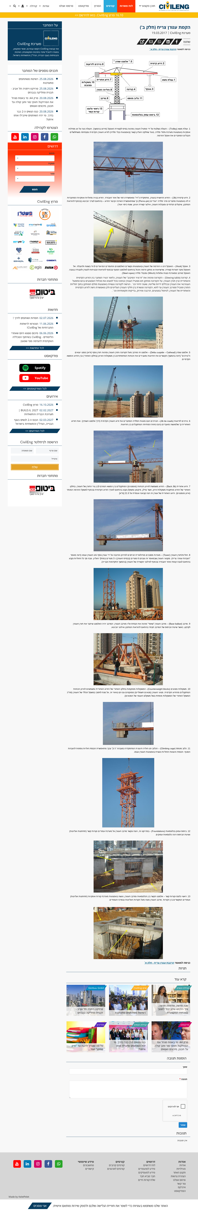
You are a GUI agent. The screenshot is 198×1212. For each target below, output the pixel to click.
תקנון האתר (179, 1172)
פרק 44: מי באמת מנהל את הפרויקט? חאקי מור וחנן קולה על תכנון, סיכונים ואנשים (171, 1045)
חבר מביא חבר (147, 1176)
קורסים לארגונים (116, 1168)
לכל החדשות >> (35, 348)
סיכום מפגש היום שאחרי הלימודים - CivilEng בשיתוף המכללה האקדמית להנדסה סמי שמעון (32, 337)
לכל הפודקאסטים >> (34, 388)
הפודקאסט (180, 1191)
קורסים (110, 6)
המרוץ (97, 6)
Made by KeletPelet (19, 1196)
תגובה (183, 1079)
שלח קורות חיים (146, 1180)
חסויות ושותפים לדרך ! (25, 318)
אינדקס (182, 1187)
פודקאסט (83, 6)
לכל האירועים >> (34, 431)
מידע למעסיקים (146, 1172)
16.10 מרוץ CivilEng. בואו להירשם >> (99, 15)
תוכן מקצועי (148, 6)
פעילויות (181, 1168)
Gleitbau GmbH (96, 987)
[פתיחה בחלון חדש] (142, 42)
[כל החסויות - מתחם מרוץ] (35, 270)
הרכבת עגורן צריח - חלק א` (162, 49)
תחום (51, 153)
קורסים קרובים (117, 1165)
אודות (182, 1165)
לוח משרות (126, 6)
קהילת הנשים (183, 987)
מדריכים (100, 1024)
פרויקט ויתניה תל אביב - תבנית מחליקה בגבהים (89, 1010)
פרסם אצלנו (179, 1180)
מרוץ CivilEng (140, 987)
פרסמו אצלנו (66, 6)
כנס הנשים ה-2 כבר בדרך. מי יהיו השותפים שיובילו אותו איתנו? (130, 1045)
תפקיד (51, 163)
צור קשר (181, 1183)
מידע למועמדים (146, 1168)
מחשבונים (88, 1165)
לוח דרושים (149, 1165)
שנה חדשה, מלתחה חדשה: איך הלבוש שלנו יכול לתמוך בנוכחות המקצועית (173, 1009)
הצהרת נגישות (178, 1176)
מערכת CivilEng (180, 33)
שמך (185, 1066)
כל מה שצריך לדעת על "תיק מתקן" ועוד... (87, 1047)
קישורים (89, 1168)
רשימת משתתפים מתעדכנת (130, 1012)
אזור (52, 173)
